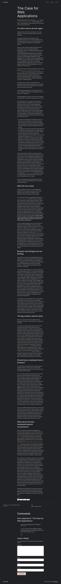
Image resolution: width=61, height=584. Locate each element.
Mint (31, 52)
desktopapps (36, 506)
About (47, 2)
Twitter (28, 52)
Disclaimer (52, 2)
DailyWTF (19, 436)
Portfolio (56, 2)
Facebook (28, 345)
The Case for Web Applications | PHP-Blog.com (30, 524)
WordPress (38, 227)
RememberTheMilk (38, 52)
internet (40, 506)
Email (18, 562)
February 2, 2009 (23, 525)
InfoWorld (38, 20)
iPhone (24, 345)
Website (19, 567)
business (32, 506)
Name (18, 557)
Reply (21, 534)
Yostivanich (5, 2)
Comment (19, 545)
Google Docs (38, 232)
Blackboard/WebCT (36, 136)
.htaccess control (29, 173)
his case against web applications (24, 21)
